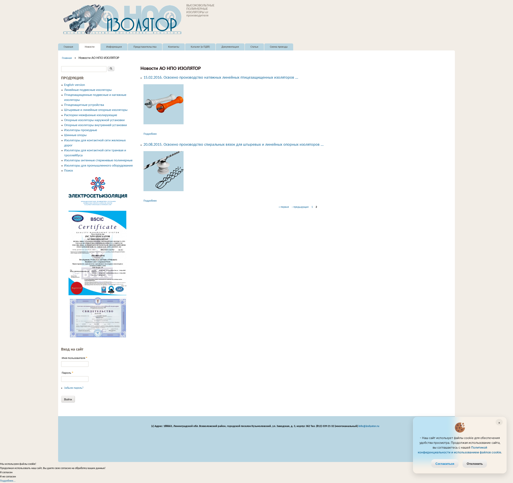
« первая (284, 207)
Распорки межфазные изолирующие (90, 115)
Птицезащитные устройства (84, 105)
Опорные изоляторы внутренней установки (95, 125)
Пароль (67, 373)
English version (74, 85)
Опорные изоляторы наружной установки (94, 120)
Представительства (145, 46)
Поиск (68, 170)
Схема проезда (279, 46)
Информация (114, 46)
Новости (90, 46)
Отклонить (475, 463)
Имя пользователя (74, 358)
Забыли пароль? (73, 388)
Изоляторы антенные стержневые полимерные (98, 160)
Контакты (173, 46)
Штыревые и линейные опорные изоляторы (95, 110)
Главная (68, 46)
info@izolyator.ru (368, 426)
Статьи (254, 46)
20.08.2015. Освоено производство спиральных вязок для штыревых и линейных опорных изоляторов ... (233, 145)
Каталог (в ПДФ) (200, 46)
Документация (230, 46)
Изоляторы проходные (80, 130)
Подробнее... (8, 480)
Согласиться (444, 463)
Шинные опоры (75, 135)
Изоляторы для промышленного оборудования (98, 165)
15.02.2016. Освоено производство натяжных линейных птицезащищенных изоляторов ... (220, 78)
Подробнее (150, 134)
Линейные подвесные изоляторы (88, 90)
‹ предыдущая (300, 207)
